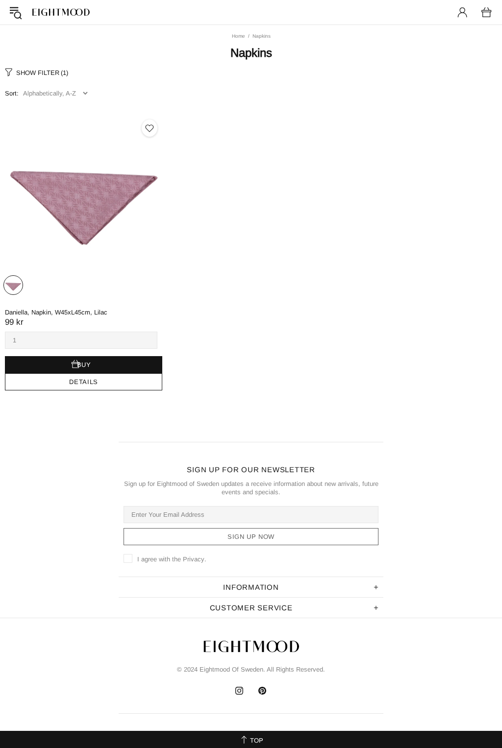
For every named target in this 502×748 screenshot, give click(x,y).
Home (238, 36)
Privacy (193, 559)
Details (83, 382)
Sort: (12, 93)
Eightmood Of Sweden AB (60, 12)
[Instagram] (239, 691)
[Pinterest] (262, 691)
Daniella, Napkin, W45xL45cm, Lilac (56, 312)
